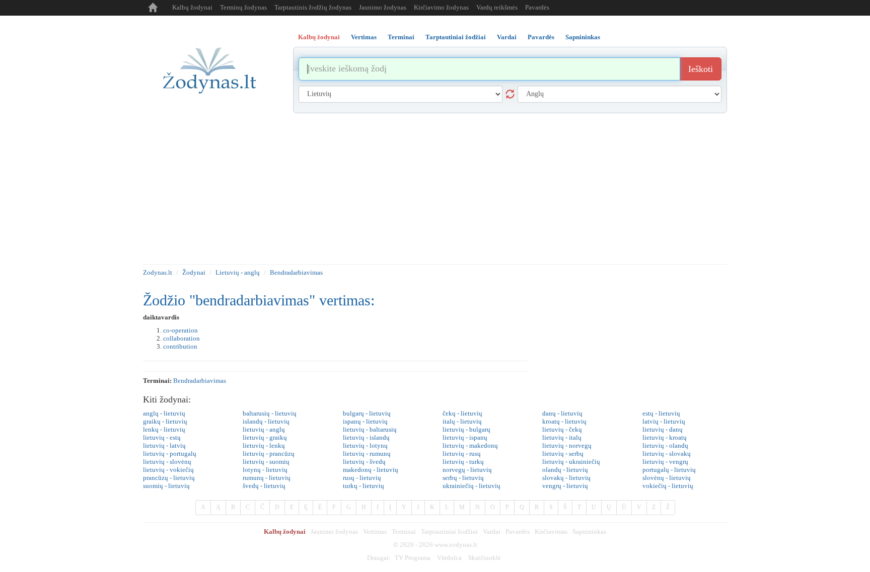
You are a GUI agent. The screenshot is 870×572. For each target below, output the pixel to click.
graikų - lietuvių (165, 421)
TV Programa (412, 557)
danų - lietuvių (562, 413)
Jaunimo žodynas (382, 7)
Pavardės (537, 7)
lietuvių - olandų (665, 445)
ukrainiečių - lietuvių (471, 485)
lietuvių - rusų (462, 453)
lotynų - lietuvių (265, 469)
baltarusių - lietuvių (270, 413)
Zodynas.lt (157, 272)
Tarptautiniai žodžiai (449, 531)
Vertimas (375, 531)
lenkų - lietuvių (164, 429)
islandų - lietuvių (266, 421)
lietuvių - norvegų (567, 445)
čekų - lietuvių (462, 413)
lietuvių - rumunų (367, 453)
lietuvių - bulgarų (466, 429)
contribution (180, 346)
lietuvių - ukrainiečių (571, 461)
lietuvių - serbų (563, 453)
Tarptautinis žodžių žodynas (312, 7)
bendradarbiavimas (199, 380)
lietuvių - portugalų (169, 453)
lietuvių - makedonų (470, 445)
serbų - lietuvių (463, 477)
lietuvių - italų (562, 437)
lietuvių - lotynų (365, 445)
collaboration (181, 338)
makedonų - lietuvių (370, 469)
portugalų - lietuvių (669, 469)
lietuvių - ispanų (465, 437)
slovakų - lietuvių (566, 477)
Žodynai (193, 272)
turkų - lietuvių (363, 485)
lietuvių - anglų (264, 429)
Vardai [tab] (507, 37)
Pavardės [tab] (541, 37)
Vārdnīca (449, 557)
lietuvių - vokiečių (168, 469)
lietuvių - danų (662, 429)
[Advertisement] (435, 188)
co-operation (180, 330)
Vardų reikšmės (497, 7)
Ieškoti (700, 69)
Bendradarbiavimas (296, 272)
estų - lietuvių (661, 413)
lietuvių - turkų (463, 461)
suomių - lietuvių (166, 485)
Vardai (491, 531)
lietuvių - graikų (265, 437)
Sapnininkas (589, 531)
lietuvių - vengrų (665, 461)
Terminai (404, 531)
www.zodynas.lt (455, 544)
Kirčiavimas (551, 531)
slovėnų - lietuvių (666, 477)
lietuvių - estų (162, 437)
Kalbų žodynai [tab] (319, 37)
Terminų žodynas (243, 7)
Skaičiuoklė (484, 557)
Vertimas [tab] (364, 37)
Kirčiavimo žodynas (441, 7)
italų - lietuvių (462, 421)
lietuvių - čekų (562, 429)
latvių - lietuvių (663, 421)
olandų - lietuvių (565, 469)
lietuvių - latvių (164, 445)
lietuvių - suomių (266, 461)
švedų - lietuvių (264, 485)
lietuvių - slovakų (666, 453)
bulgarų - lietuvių (367, 413)
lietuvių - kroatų (664, 437)
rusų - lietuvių (362, 477)
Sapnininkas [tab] (582, 37)
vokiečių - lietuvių (667, 485)
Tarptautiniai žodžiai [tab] (455, 37)
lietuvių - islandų (366, 437)
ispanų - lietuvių (365, 421)
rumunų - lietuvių (267, 477)
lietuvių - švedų (364, 461)
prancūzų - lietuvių (169, 477)
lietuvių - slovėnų (167, 461)
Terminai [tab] (401, 37)
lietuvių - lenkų (264, 445)
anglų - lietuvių (164, 413)
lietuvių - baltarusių (370, 429)
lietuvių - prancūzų (269, 453)
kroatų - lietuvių (564, 421)
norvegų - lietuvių (467, 469)
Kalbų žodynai (192, 7)
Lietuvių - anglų (237, 272)
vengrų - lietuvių (565, 485)
